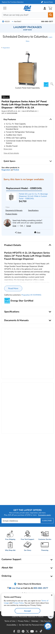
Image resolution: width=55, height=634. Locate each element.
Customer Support (11, 559)
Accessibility (11, 625)
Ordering (6, 575)
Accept (27, 611)
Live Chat (15, 588)
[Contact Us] (7, 226)
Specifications (33, 210)
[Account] (44, 8)
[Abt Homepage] (27, 8)
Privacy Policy (18, 603)
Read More (13, 288)
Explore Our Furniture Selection (13, 2)
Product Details (11, 214)
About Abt (7, 567)
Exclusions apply (44, 515)
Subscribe (47, 520)
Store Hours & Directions (29, 584)
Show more (8, 149)
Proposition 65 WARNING (31, 295)
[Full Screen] (51, 84)
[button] (27, 39)
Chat (14, 226)
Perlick (16, 170)
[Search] (50, 14)
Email (28, 226)
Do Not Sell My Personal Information (34, 625)
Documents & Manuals (14, 210)
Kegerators (6, 48)
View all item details (11, 153)
